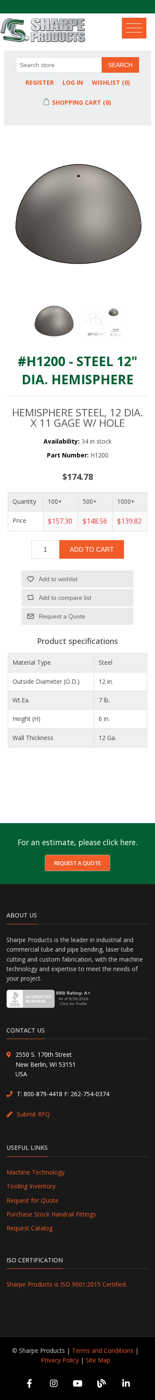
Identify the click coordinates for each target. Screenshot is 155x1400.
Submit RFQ (33, 1114)
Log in (72, 82)
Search (120, 64)
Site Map (98, 1360)
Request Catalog (29, 1228)
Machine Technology (35, 1172)
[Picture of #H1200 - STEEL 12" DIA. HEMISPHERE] (53, 326)
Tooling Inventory (31, 1186)
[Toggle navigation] (137, 26)
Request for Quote (32, 1200)
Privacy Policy (60, 1360)
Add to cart (92, 549)
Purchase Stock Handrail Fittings (51, 1214)
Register (39, 82)
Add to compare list (65, 597)
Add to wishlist (58, 579)
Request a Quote (77, 863)
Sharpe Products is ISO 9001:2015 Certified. (66, 1284)
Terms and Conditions (102, 1350)
